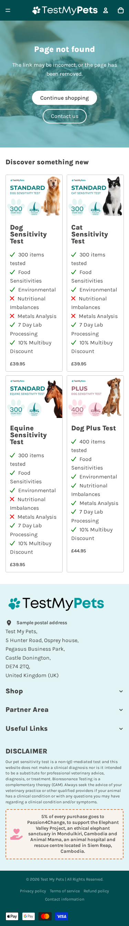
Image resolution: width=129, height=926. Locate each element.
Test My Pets (52, 879)
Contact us (64, 116)
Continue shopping (64, 98)
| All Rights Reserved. (83, 879)
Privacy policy (33, 891)
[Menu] (8, 10)
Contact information (64, 899)
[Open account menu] (105, 10)
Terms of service (65, 891)
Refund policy (96, 891)
